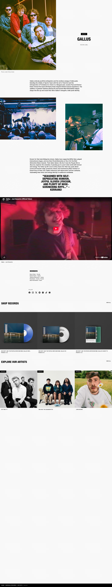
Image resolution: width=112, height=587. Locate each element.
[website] (50, 293)
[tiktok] (46, 293)
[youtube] (39, 293)
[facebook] (29, 293)
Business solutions (86, 3)
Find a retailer (103, 3)
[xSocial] (36, 293)
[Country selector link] (108, 3)
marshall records (11, 585)
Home (2, 585)
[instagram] (33, 293)
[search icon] (101, 7)
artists (20, 585)
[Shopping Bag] (105, 7)
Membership (95, 3)
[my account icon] (103, 7)
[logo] (6, 6)
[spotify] (43, 293)
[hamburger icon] (108, 7)
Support (96, 7)
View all (108, 302)
